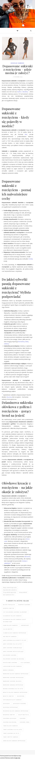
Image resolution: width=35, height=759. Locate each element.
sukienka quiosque (9, 718)
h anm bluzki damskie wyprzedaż (14, 633)
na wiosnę (20, 696)
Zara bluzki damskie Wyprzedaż (14, 740)
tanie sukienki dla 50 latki (12, 729)
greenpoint (25, 625)
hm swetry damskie (10, 636)
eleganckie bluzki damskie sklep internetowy (14, 620)
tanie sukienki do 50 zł (8, 595)
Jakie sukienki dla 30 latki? (12, 644)
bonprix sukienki (24, 604)
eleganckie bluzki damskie (12, 615)
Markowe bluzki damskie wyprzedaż (15, 673)
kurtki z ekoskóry (22, 92)
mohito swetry (8, 696)
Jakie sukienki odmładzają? (12, 647)
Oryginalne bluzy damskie (12, 699)
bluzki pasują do (9, 604)
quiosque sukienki (19, 703)
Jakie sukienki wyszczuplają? (13, 651)
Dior (26, 134)
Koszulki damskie (17, 63)
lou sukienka (25, 662)
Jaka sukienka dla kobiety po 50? (14, 640)
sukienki (23, 718)
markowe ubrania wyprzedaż (13, 685)
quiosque (6, 703)
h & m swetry (7, 629)
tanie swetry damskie (10, 737)
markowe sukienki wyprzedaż (13, 677)
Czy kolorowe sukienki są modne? (15, 612)
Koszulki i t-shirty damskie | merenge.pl (17, 10)
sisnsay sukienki (23, 592)
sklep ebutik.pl (23, 714)
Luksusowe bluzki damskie (12, 666)
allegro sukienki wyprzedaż (10, 587)
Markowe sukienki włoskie (12, 681)
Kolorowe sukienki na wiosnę (13, 659)
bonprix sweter (8, 608)
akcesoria (27, 556)
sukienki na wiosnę (9, 722)
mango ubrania (8, 670)
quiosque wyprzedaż (10, 707)
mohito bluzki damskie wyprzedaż (15, 692)
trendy (31, 259)
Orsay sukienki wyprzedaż (9, 592)
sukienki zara (24, 722)
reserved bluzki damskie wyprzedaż (15, 711)
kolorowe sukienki (9, 655)
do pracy (9, 397)
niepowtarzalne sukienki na (10, 590)
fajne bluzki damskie (10, 625)
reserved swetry (9, 714)
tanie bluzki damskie (10, 725)
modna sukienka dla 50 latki (13, 688)
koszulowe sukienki (10, 662)
